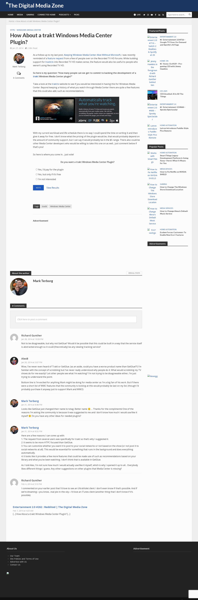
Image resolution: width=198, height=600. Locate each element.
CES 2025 (163, 91)
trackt (44, 206)
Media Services (166, 208)
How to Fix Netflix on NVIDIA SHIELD (173, 173)
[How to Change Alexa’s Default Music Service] (152, 215)
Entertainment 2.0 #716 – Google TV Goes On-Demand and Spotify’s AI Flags (173, 42)
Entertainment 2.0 (168, 37)
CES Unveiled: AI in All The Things (171, 95)
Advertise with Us (18, 561)
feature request (55, 58)
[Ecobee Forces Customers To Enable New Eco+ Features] (152, 231)
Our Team (15, 555)
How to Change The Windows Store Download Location (173, 188)
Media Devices (166, 169)
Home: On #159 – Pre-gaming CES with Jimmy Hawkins (171, 66)
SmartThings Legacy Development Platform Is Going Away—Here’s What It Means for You (174, 159)
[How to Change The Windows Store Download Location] (152, 193)
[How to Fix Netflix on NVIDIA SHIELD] (152, 173)
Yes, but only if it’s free (49, 174)
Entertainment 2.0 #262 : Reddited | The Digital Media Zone (50, 507)
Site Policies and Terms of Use (24, 558)
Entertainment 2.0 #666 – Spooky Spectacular (172, 108)
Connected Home (46, 14)
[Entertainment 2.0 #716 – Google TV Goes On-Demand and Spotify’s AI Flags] (152, 45)
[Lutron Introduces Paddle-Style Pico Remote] (152, 131)
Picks (76, 14)
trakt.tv (55, 83)
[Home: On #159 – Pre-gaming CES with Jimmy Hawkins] (152, 73)
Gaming (30, 14)
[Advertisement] (87, 242)
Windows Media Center (29, 30)
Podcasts (64, 14)
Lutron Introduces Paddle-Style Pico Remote (174, 129)
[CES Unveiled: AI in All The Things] (152, 94)
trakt (36, 76)
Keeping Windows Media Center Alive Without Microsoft (92, 54)
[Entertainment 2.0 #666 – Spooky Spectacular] (152, 111)
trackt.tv (49, 61)
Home (10, 14)
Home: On (164, 61)
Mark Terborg (19, 66)
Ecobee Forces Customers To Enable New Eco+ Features (173, 233)
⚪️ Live (137, 14)
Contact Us (15, 564)
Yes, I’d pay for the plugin (51, 169)
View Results (52, 187)
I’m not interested (47, 179)
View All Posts (134, 273)
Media (20, 14)
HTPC (12, 30)
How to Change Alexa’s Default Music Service (174, 212)
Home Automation (168, 125)
